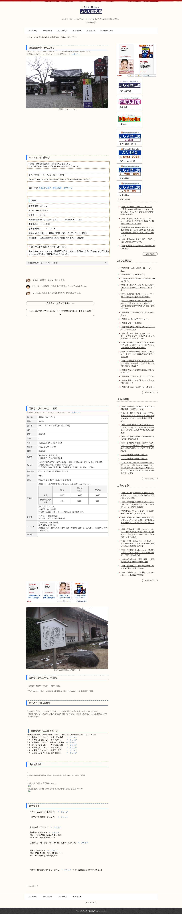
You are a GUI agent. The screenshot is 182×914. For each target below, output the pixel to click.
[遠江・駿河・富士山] (129, 136)
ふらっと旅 (91, 31)
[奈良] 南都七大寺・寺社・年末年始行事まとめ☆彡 (137, 313)
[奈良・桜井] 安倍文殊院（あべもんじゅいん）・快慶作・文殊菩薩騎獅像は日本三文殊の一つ (137, 354)
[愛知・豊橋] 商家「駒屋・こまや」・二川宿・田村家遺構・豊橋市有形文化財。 (137, 295)
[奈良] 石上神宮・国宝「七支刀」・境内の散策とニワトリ (137, 381)
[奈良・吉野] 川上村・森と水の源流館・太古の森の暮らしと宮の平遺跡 (137, 567)
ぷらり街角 (77, 31)
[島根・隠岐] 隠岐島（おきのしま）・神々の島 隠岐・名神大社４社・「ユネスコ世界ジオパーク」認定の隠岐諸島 (137, 504)
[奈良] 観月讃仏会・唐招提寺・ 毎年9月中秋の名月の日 (138, 247)
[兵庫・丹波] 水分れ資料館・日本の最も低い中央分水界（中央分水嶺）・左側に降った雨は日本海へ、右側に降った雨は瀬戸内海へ (137, 521)
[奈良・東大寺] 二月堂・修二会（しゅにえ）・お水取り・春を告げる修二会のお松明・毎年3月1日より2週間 (137, 221)
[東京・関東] (129, 187)
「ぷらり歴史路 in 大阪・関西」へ (134, 455)
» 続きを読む (149, 254)
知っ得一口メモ (107, 31)
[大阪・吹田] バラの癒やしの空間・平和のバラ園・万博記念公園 (137, 437)
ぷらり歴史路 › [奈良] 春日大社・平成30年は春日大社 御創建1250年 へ (61, 312)
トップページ (32, 31)
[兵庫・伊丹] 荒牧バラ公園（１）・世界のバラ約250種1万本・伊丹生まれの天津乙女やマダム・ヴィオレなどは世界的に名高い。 (137, 417)
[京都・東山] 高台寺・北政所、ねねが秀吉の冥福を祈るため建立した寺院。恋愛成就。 (137, 287)
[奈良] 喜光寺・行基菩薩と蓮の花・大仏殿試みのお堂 (137, 371)
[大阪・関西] (129, 170)
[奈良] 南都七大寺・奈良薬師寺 (133, 275)
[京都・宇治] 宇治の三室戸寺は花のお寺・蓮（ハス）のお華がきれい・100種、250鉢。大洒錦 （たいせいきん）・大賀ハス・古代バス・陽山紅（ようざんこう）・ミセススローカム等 (137, 468)
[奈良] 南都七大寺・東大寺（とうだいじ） (137, 376)
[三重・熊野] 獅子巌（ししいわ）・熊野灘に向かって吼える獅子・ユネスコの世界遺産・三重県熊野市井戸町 (137, 552)
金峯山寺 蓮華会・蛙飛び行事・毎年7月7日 (55, 188)
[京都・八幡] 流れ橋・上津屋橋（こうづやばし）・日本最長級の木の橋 (137, 573)
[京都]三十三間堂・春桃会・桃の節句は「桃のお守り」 (138, 280)
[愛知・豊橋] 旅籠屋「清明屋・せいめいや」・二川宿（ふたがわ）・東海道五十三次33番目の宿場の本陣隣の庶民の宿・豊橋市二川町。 (137, 305)
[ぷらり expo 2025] (129, 153)
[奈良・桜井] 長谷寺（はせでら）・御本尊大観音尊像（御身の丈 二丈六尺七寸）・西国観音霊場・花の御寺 (137, 363)
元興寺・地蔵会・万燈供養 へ (60, 303)
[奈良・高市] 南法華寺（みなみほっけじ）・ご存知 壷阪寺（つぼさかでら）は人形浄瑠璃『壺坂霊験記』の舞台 (137, 336)
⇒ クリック (71, 737)
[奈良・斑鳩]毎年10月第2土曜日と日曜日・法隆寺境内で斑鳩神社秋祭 (137, 240)
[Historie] (129, 118)
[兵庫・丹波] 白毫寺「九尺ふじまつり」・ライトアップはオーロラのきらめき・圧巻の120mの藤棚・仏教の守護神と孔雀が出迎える (138, 429)
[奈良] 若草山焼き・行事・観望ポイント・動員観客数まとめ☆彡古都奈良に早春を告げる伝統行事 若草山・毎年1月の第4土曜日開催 (137, 231)
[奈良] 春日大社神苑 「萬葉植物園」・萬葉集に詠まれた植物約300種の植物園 (137, 560)
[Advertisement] (67, 133)
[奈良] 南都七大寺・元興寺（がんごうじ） (137, 387)
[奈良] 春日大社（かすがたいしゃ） (134, 319)
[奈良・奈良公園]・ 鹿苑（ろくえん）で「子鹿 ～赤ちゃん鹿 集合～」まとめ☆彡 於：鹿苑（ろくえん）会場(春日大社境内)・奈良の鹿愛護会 (138, 211)
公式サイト (76, 54)
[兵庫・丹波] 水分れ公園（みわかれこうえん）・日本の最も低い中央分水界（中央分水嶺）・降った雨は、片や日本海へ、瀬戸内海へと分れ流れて (137, 533)
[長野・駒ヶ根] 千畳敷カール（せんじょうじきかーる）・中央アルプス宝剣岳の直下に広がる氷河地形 (137, 495)
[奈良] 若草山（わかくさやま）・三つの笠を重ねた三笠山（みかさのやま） (137, 512)
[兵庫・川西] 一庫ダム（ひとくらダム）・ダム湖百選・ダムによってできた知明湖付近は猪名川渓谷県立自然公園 (137, 543)
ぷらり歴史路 (91, 10)
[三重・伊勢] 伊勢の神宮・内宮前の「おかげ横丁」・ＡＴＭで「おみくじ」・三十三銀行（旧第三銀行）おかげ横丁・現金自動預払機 (137, 447)
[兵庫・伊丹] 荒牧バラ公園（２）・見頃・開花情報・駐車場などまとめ (137, 407)
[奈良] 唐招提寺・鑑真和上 (131, 323)
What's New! (47, 31)
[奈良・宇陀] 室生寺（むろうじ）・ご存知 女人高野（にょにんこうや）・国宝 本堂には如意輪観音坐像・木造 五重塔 (137, 345)
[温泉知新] (129, 101)
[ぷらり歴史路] (129, 84)
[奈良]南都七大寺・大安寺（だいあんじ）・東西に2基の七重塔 (138, 328)
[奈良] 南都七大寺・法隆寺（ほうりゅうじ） (136, 269)
